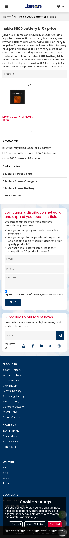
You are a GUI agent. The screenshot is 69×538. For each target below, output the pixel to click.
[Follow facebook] (32, 345)
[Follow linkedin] (41, 345)
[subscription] (60, 335)
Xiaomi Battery (11, 370)
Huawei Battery (11, 391)
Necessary (13, 530)
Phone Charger (12, 417)
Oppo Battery (11, 380)
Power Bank (9, 412)
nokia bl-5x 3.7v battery (42, 153)
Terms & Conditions (52, 294)
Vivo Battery (10, 385)
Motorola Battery (13, 407)
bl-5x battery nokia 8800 (17, 148)
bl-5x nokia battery (14, 153)
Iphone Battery (11, 375)
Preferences (44, 530)
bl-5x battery (43, 148)
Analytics (29, 530)
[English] (61, 6)
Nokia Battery (10, 401)
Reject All (16, 524)
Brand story (9, 436)
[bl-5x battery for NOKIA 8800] (17, 96)
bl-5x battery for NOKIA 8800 (17, 118)
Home (7, 16)
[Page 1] (31, 131)
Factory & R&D (11, 441)
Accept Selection (35, 524)
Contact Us (9, 447)
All (15, 16)
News (5, 478)
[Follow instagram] (59, 345)
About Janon (10, 431)
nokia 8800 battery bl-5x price (21, 158)
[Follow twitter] (50, 345)
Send (13, 302)
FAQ (4, 467)
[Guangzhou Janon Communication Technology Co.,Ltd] (33, 6)
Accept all (55, 524)
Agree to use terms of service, (34, 294)
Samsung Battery (13, 396)
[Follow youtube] (23, 345)
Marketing (60, 530)
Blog (5, 473)
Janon (6, 483)
